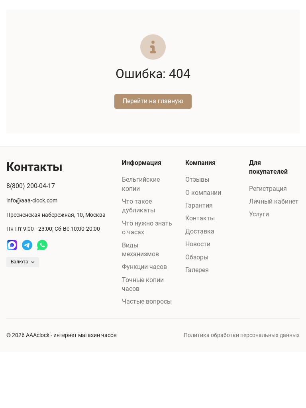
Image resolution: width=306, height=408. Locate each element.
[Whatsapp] (42, 245)
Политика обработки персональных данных (242, 335)
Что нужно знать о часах (147, 228)
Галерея (197, 270)
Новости (197, 244)
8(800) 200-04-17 (30, 186)
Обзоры (196, 257)
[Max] (12, 245)
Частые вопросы (147, 301)
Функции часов (144, 267)
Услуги (259, 214)
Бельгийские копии (141, 184)
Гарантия (199, 205)
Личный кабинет (273, 201)
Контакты (200, 218)
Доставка (199, 231)
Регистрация (268, 188)
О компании (203, 192)
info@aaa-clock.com (31, 200)
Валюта (19, 262)
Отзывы (197, 179)
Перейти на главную (153, 101)
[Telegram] (27, 245)
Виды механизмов (140, 249)
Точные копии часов (143, 284)
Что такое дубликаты (138, 206)
